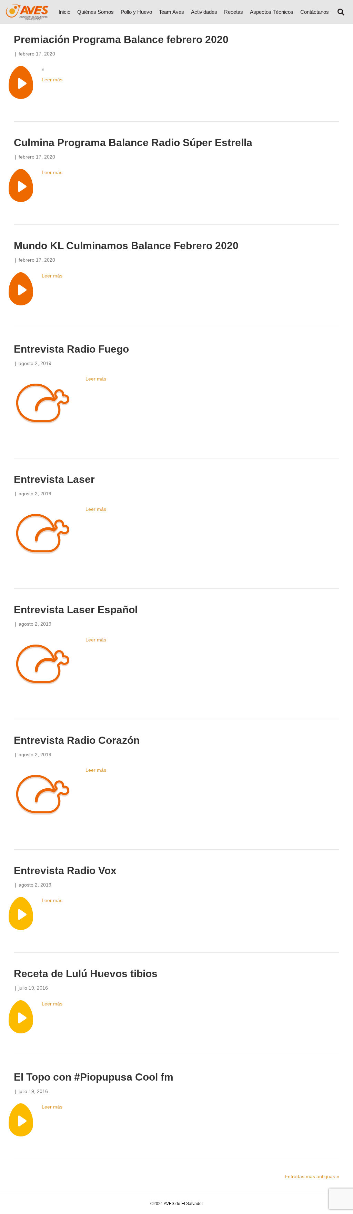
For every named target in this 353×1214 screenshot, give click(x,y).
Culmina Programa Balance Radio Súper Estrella (133, 142)
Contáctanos (314, 12)
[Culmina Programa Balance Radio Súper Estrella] (21, 185)
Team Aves (171, 12)
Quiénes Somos (95, 12)
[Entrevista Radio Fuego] (43, 405)
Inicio (64, 12)
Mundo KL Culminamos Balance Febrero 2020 (126, 245)
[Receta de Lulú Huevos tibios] (21, 1016)
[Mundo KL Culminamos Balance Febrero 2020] (21, 288)
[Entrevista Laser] (43, 535)
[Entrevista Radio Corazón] (43, 796)
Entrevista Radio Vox (65, 870)
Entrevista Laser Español (76, 609)
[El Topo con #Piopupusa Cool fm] (21, 1119)
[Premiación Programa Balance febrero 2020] (21, 82)
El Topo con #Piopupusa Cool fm (93, 1077)
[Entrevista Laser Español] (43, 666)
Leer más (52, 79)
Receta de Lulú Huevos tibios (86, 973)
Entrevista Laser (54, 479)
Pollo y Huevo (136, 12)
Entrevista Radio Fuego (71, 349)
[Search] (338, 12)
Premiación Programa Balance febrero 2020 (121, 39)
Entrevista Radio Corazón (77, 740)
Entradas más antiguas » (312, 1176)
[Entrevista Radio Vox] (21, 913)
